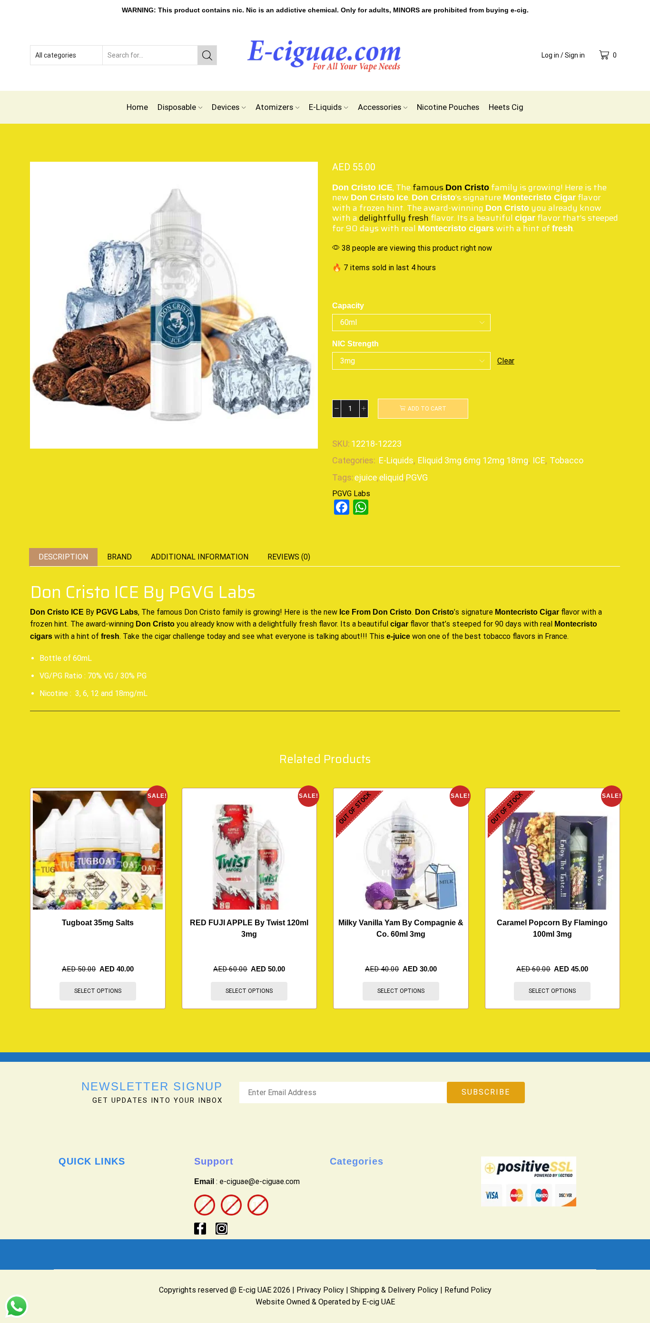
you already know (185, 623)
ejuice (366, 477)
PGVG (417, 477)
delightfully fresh (394, 218)
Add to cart (427, 408)
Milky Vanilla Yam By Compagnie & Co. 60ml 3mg (400, 928)
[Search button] (207, 55)
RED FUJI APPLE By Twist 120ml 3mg (249, 928)
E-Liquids (325, 107)
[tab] (63, 557)
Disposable (177, 107)
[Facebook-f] (200, 1229)
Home (137, 107)
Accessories (379, 107)
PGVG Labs (351, 493)
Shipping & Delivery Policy (394, 1289)
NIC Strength (355, 344)
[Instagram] (221, 1229)
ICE (538, 460)
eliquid (391, 477)
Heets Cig (506, 107)
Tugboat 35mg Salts (98, 923)
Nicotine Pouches (448, 107)
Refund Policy (468, 1289)
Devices (225, 107)
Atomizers (274, 107)
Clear (505, 360)
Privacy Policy (320, 1289)
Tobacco (566, 460)
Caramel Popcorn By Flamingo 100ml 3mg (552, 928)
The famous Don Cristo (180, 612)
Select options (97, 991)
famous (451, 187)
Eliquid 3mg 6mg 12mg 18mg (473, 460)
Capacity (348, 306)
